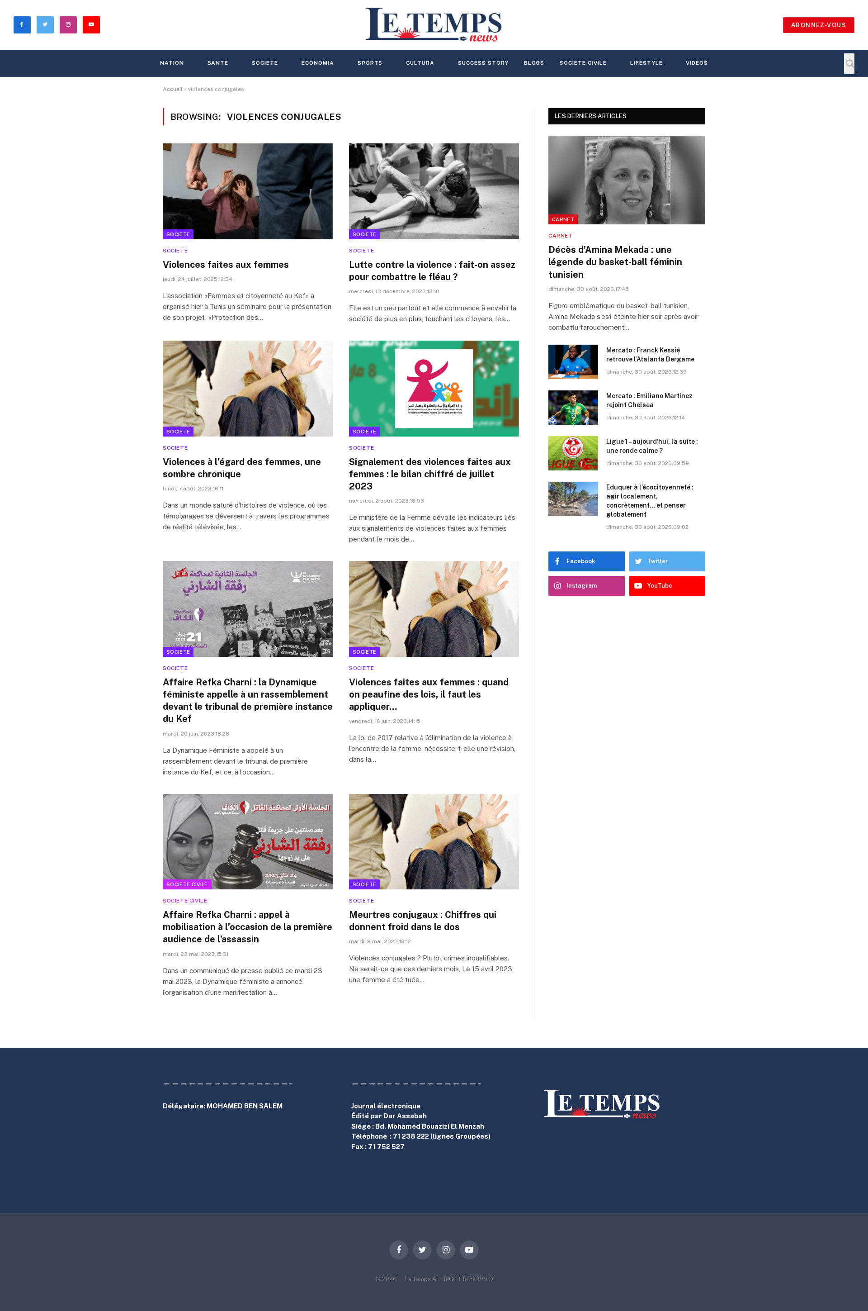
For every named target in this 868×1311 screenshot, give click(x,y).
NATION (172, 63)
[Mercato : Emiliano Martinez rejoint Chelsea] (573, 407)
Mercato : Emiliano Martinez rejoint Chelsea (649, 400)
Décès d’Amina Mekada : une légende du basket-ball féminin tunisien (615, 262)
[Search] (849, 63)
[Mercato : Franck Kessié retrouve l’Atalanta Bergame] (573, 362)
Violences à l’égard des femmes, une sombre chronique (242, 468)
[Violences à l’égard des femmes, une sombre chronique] (248, 389)
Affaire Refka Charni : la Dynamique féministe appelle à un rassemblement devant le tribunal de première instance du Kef (248, 701)
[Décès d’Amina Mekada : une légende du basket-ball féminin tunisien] (626, 180)
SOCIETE (265, 63)
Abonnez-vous (818, 25)
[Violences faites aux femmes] (248, 191)
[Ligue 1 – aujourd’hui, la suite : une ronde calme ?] (573, 453)
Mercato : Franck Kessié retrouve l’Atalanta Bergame (650, 355)
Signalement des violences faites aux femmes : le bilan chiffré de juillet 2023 (430, 474)
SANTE (218, 63)
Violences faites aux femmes (226, 264)
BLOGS (534, 63)
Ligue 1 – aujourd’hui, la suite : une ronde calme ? (652, 446)
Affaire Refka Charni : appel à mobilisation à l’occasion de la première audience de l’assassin (247, 927)
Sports (370, 63)
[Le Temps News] (434, 25)
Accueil (173, 89)
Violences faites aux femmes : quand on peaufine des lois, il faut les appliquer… (429, 694)
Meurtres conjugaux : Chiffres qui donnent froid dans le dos (422, 920)
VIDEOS (697, 63)
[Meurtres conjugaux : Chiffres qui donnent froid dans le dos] (434, 842)
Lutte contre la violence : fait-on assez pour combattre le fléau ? (432, 270)
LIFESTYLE (646, 63)
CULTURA (420, 63)
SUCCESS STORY (483, 63)
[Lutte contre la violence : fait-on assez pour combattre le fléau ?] (434, 191)
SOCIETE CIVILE (583, 63)
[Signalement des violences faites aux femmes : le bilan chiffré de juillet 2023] (434, 389)
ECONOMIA (318, 63)
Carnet (563, 219)
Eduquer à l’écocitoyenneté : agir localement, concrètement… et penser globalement (649, 501)
